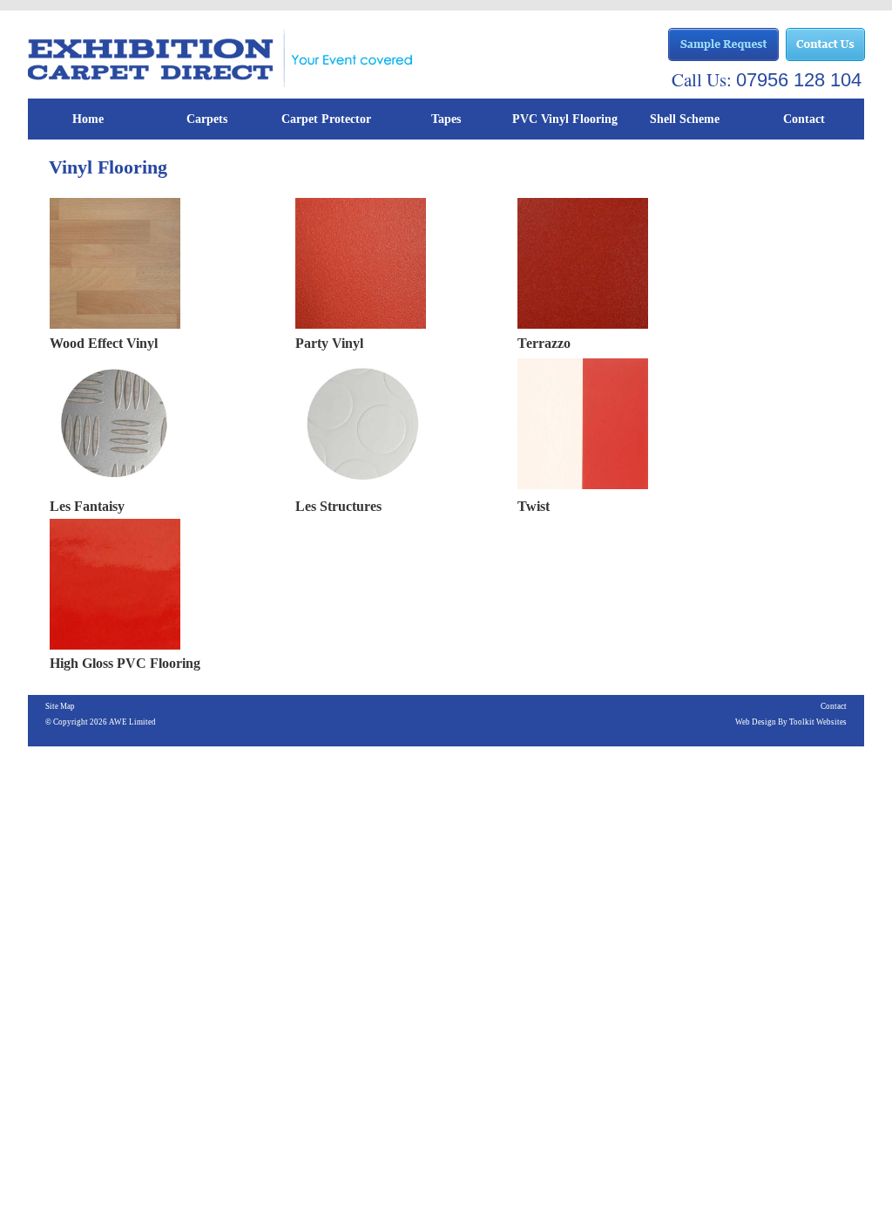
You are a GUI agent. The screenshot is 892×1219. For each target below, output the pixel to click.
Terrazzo (544, 343)
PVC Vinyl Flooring (565, 119)
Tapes (446, 119)
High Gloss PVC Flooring (125, 663)
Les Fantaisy (87, 506)
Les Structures (338, 506)
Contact (804, 119)
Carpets (206, 119)
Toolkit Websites (818, 722)
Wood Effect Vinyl (104, 343)
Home (88, 119)
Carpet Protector (326, 119)
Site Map (60, 706)
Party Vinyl (329, 343)
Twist (533, 506)
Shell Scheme (685, 119)
